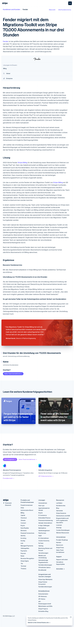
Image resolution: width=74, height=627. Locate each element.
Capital (23, 515)
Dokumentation (43, 594)
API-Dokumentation (45, 476)
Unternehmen (42, 503)
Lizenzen (59, 525)
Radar (22, 556)
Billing (22, 513)
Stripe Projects (43, 609)
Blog (57, 508)
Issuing (23, 541)
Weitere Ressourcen (62, 533)
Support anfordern (62, 559)
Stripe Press (60, 547)
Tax (22, 563)
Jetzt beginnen (9, 459)
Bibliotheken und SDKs (45, 606)
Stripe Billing (22, 162)
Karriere (58, 542)
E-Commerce (42, 515)
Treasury (23, 568)
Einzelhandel (42, 570)
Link (22, 543)
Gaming (40, 546)
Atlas (22, 508)
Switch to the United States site (38, 622)
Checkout (24, 518)
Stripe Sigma (25, 561)
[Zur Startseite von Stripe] (5, 500)
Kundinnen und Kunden (11, 9)
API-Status (41, 599)
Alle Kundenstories (64, 10)
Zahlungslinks (25, 548)
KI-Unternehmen (43, 538)
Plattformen (42, 533)
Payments (24, 551)
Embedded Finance (44, 518)
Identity (23, 535)
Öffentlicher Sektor (44, 567)
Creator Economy (43, 541)
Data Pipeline (25, 528)
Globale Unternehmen (45, 523)
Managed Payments (27, 546)
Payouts (23, 553)
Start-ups (41, 505)
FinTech (40, 543)
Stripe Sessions (61, 513)
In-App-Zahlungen (44, 525)
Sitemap (58, 528)
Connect (23, 523)
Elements (24, 530)
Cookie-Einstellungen (63, 530)
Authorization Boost (27, 510)
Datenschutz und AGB (63, 516)
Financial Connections (27, 533)
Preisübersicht (8, 478)
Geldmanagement (44, 530)
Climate (23, 520)
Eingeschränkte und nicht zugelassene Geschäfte (62, 520)
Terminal (23, 566)
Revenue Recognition (27, 558)
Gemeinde (59, 510)
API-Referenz (42, 596)
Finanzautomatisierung (45, 520)
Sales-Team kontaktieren (12, 374)
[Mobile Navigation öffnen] (70, 3)
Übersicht (52, 10)
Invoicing (23, 538)
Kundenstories (60, 505)
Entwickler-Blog (43, 611)
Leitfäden (59, 503)
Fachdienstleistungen (45, 565)
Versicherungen (43, 553)
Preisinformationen (27, 505)
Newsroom (59, 545)
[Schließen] (70, 617)
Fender (5, 41)
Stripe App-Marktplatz (45, 579)
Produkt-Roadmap (62, 540)
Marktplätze (42, 528)
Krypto (23, 525)
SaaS (40, 535)
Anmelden (59, 569)
